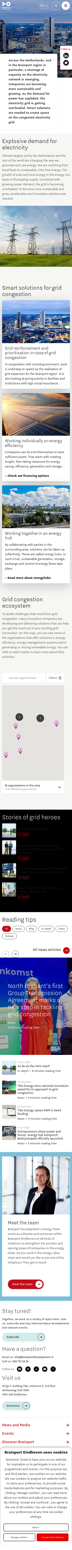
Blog (31, 928)
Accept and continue (52, 1537)
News (18, 928)
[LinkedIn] (36, 1369)
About (35, 1527)
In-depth (46, 928)
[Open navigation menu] (66, 5)
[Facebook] (19, 1369)
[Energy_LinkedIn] (66, 55)
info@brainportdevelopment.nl (33, 1357)
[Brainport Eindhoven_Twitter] (66, 63)
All (6, 928)
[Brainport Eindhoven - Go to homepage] (6, 6)
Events (8, 1434)
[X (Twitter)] (53, 1369)
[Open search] (56, 5)
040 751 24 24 (20, 1361)
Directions (13, 1405)
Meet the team (22, 1284)
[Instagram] (28, 1369)
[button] (40, 718)
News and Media (16, 1425)
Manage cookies (19, 1537)
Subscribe (12, 1337)
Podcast (9, 936)
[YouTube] (45, 1369)
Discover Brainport (18, 1442)
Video (62, 928)
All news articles (47, 950)
